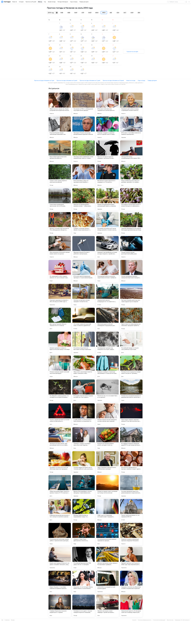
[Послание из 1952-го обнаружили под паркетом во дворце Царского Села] (83, 104)
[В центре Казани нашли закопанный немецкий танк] (59, 128)
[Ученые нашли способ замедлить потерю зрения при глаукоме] (107, 414)
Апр (83, 12)
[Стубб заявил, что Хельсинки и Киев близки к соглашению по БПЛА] (83, 414)
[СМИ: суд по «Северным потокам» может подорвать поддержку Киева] (107, 510)
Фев (69, 12)
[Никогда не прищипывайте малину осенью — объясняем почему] (83, 199)
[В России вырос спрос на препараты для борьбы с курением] (83, 175)
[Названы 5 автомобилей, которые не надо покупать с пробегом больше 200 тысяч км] (107, 247)
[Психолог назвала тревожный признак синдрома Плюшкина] (131, 534)
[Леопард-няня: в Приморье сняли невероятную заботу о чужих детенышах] (83, 151)
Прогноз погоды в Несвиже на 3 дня (44, 80)
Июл (103, 12)
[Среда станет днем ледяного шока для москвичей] (59, 175)
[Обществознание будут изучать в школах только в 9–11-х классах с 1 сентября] (59, 486)
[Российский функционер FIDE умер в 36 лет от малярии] (83, 558)
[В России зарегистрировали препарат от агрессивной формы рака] (83, 271)
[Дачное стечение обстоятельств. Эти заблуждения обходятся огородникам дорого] (59, 223)
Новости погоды (130, 80)
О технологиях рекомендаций (159, 620)
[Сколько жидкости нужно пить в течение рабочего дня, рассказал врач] (83, 462)
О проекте (134, 620)
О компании (7, 620)
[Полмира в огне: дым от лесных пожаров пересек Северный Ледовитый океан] (83, 606)
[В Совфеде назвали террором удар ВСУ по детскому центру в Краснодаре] (131, 438)
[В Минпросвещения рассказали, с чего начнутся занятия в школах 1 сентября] (59, 510)
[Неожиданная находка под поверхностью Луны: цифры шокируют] (107, 343)
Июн (96, 12)
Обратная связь (170, 620)
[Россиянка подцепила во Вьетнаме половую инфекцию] (83, 343)
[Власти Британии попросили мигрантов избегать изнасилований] (59, 151)
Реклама (12, 620)
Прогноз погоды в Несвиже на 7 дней (90, 80)
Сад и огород (141, 80)
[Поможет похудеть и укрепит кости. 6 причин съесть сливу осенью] (107, 128)
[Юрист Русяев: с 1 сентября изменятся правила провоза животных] (59, 582)
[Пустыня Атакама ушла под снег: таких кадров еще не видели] (131, 295)
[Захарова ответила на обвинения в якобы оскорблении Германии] (131, 582)
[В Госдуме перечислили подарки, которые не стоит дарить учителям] (83, 390)
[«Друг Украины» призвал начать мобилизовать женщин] (107, 462)
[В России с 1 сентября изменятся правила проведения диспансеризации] (131, 128)
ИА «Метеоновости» (185, 620)
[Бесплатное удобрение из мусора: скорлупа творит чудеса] (131, 462)
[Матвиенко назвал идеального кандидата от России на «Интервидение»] (107, 175)
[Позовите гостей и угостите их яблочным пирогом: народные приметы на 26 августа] (59, 462)
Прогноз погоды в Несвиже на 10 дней (113, 80)
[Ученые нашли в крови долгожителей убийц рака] (131, 247)
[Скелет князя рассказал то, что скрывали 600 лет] (131, 510)
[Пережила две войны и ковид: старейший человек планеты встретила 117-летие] (131, 104)
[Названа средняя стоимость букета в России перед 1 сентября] (59, 343)
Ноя (132, 12)
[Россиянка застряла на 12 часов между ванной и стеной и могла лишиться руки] (107, 223)
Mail (2, 620)
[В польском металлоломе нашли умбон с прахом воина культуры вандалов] (59, 534)
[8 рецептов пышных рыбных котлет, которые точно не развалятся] (107, 438)
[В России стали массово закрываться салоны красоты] (107, 104)
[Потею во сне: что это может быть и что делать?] (107, 390)
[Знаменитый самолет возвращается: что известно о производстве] (107, 295)
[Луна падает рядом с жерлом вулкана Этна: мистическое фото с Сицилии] (131, 414)
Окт (125, 12)
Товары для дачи (152, 80)
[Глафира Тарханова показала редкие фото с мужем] (59, 606)
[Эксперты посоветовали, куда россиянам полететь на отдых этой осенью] (59, 438)
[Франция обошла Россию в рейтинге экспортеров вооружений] (83, 247)
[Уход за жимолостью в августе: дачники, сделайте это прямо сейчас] (131, 175)
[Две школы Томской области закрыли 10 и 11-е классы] (59, 319)
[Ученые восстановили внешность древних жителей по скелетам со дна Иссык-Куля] (131, 390)
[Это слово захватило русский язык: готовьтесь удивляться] (83, 319)
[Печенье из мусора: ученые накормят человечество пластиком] (83, 295)
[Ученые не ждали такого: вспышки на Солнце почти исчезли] (107, 486)
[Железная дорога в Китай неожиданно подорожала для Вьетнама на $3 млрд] (107, 319)
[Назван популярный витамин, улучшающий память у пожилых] (107, 199)
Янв (62, 12)
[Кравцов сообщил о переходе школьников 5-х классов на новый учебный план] (107, 367)
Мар (75, 12)
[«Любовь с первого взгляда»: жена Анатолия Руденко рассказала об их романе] (83, 438)
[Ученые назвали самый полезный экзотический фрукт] (59, 367)
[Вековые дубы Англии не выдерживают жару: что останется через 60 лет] (83, 510)
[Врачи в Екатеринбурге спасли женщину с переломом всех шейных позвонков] (83, 486)
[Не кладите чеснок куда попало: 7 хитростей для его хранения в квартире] (131, 199)
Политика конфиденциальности (144, 620)
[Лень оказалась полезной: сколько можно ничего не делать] (59, 247)
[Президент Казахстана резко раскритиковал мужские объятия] (83, 128)
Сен (118, 12)
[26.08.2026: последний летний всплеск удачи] (107, 582)
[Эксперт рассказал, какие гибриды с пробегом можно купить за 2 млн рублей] (107, 606)
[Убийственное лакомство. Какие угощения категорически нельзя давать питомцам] (59, 104)
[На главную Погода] (6, 2)
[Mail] (2, 2)
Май (89, 12)
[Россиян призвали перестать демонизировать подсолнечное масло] (131, 486)
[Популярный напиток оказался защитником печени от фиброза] (107, 271)
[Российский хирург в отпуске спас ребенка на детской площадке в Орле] (131, 343)
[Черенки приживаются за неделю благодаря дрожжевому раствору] (131, 223)
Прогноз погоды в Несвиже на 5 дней (67, 80)
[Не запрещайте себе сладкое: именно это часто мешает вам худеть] (59, 271)
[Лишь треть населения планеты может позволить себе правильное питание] (83, 367)
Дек (139, 12)
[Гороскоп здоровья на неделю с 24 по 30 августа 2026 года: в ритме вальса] (59, 295)
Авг (111, 12)
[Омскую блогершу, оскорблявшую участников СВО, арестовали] (131, 151)
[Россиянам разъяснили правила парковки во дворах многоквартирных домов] (107, 534)
